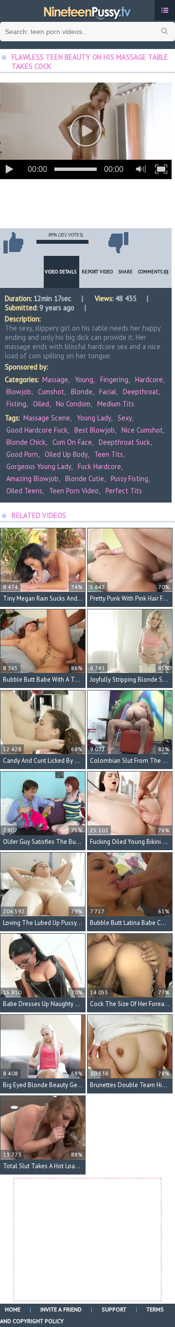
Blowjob (18, 391)
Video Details (60, 272)
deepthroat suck (124, 442)
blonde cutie (84, 478)
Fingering (114, 379)
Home (12, 1309)
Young (84, 379)
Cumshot (51, 391)
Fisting (16, 403)
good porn (22, 454)
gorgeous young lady (38, 466)
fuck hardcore (99, 466)
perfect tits (123, 490)
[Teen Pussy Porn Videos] (87, 11)
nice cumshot (142, 430)
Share (125, 272)
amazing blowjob (32, 478)
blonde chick (26, 442)
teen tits (108, 454)
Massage (55, 379)
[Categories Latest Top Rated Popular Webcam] (165, 10)
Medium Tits (115, 403)
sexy (125, 417)
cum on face (72, 442)
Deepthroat (140, 391)
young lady (94, 417)
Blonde (81, 391)
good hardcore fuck (37, 430)
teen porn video (74, 490)
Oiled (41, 403)
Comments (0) (153, 272)
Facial (107, 391)
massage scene (46, 417)
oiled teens (24, 490)
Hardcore (149, 379)
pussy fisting (129, 478)
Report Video (97, 272)
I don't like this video (118, 243)
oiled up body (66, 454)
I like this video (13, 243)
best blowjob (94, 430)
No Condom (73, 403)
